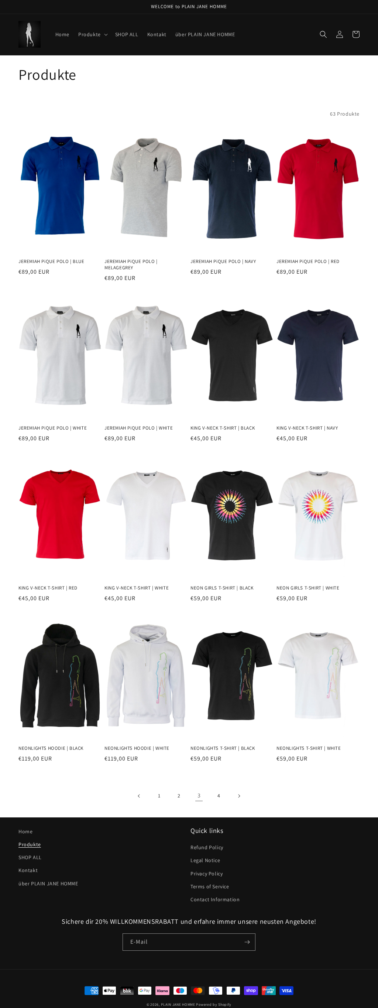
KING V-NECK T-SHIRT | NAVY (307, 428)
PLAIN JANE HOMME (178, 1004)
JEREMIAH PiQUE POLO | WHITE (52, 428)
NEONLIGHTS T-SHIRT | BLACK (222, 748)
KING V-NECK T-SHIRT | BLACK (222, 428)
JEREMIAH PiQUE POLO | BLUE (51, 261)
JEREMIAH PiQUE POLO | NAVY (223, 261)
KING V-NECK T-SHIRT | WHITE (136, 588)
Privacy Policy (206, 873)
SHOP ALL (30, 857)
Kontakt (28, 870)
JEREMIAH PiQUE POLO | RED (308, 261)
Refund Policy (206, 847)
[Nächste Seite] (239, 796)
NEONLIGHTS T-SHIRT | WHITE (308, 748)
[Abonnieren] (247, 942)
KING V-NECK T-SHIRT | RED (48, 588)
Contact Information (215, 899)
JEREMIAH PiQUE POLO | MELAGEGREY (131, 265)
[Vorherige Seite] (139, 796)
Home (25, 831)
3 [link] (199, 795)
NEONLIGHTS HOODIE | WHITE (136, 748)
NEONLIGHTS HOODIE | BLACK (50, 748)
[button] (92, 34)
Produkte (29, 844)
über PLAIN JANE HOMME (48, 883)
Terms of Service (209, 886)
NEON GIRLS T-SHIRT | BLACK (222, 588)
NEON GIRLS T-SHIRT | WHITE (308, 588)
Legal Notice (205, 860)
